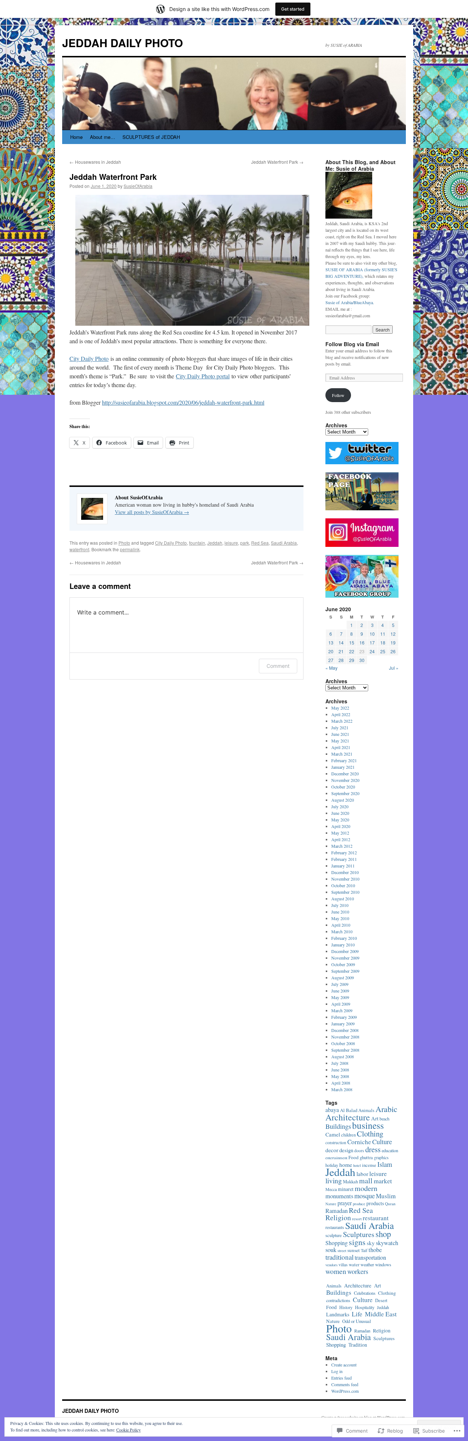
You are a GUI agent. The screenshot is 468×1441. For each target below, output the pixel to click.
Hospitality (364, 1307)
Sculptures (358, 1234)
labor (362, 1173)
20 (330, 651)
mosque (364, 1195)
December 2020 (345, 773)
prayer (344, 1203)
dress (373, 1149)
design (346, 1150)
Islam (384, 1164)
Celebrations (364, 1293)
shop (383, 1233)
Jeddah (214, 543)
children (348, 1135)
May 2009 (340, 997)
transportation (370, 1257)
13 (330, 642)
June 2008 (340, 1070)
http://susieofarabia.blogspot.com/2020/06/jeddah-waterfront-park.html (183, 402)
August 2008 (342, 1056)
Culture (382, 1141)
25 (382, 651)
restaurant (376, 1218)
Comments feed (344, 1384)
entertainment (336, 1157)
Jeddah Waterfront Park (277, 162)
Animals (366, 1110)
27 (330, 660)
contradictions (338, 1300)
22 (351, 651)
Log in (337, 1371)
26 (393, 651)
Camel (332, 1134)
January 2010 (343, 945)
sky (371, 1243)
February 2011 (344, 859)
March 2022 (341, 721)
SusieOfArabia (138, 186)
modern (366, 1188)
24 (372, 651)
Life (357, 1313)
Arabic (386, 1109)
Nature (330, 1203)
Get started (293, 9)
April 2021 (340, 747)
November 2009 (345, 958)
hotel (357, 1165)
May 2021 (340, 741)
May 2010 (340, 918)
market (383, 1180)
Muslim (386, 1196)
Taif (364, 1250)
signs (357, 1242)
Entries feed (341, 1378)
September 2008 (345, 1050)
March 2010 (341, 931)
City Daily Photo (89, 358)
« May (331, 668)
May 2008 (340, 1076)
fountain (197, 543)
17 (372, 642)
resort (357, 1218)
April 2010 (340, 925)
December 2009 (345, 951)
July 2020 (339, 806)
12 (393, 634)
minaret (346, 1188)
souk (330, 1250)
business (368, 1125)
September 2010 (345, 892)
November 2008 (345, 1037)
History (345, 1307)
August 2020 (342, 800)
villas (343, 1264)
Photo (124, 543)
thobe (375, 1250)
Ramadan (336, 1211)
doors (359, 1150)
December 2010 (345, 872)
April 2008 (340, 1083)
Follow (338, 395)
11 (382, 634)
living (333, 1180)
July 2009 (339, 984)
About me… (102, 136)
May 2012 (340, 833)
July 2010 (339, 905)
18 (382, 642)
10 (372, 634)
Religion (338, 1217)
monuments (339, 1196)
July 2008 (339, 1063)
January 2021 (343, 767)
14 (341, 642)
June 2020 (340, 813)
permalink (130, 549)
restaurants (334, 1227)
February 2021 (344, 760)
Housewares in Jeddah (95, 162)
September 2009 (345, 971)
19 (393, 642)
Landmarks (337, 1314)
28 (341, 660)
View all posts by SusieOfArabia (152, 511)
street (341, 1250)
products (375, 1203)
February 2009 (344, 1017)
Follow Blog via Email (352, 344)
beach (384, 1119)
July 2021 (339, 727)
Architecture (347, 1117)
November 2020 (345, 780)
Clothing (370, 1133)
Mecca (331, 1189)
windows (383, 1265)
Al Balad (348, 1110)
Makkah (350, 1182)
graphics (381, 1157)
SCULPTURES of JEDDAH (151, 136)
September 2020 (345, 793)
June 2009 (340, 991)
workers (357, 1271)
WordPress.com (345, 1391)
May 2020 (340, 819)
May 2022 (340, 708)
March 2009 (341, 1010)
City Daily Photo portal (203, 376)
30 (362, 660)
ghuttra (366, 1157)
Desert (381, 1300)
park (244, 543)
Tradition (357, 1344)
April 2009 (340, 1004)
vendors (331, 1264)
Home (76, 136)
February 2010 (344, 938)
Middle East (381, 1313)
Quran (390, 1203)
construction (335, 1142)
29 (351, 660)
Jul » (394, 668)
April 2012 (340, 839)
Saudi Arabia (284, 543)
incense (369, 1165)
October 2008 (343, 1043)
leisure (231, 543)
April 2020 (340, 826)
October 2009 (343, 964)
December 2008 (345, 1030)
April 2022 (340, 714)
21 (341, 651)
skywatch (387, 1243)
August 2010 (342, 898)
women (335, 1271)
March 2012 (341, 846)
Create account (343, 1365)
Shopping (336, 1243)
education (390, 1150)
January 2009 (343, 1023)
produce (359, 1203)
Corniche (359, 1142)
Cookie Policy (128, 1430)
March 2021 (341, 754)
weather (367, 1264)
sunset (353, 1250)
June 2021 (340, 734)
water (354, 1265)
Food (353, 1157)
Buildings (338, 1126)
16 (362, 642)
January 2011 (343, 866)
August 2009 (342, 977)
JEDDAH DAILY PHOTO (122, 42)
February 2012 (344, 852)
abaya (332, 1109)
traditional (339, 1257)
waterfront (79, 549)
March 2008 (341, 1089)
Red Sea (260, 543)
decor (331, 1150)
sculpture (333, 1235)
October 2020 (343, 787)
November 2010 (345, 879)
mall (366, 1180)
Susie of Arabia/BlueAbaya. (349, 302)
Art (374, 1118)
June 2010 (340, 912)
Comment (278, 666)
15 (351, 642)
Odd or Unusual (356, 1321)
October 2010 (343, 885)
